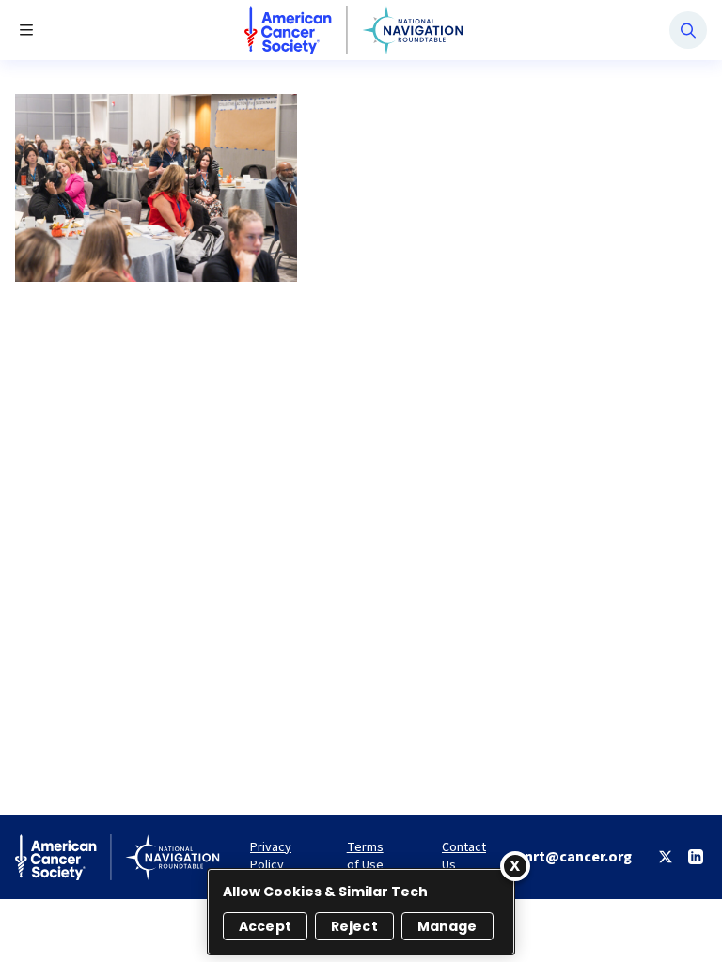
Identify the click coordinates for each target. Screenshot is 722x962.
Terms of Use (365, 857)
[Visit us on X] (665, 857)
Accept (265, 926)
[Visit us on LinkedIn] (695, 857)
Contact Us (464, 857)
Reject (354, 926)
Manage (447, 926)
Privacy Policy (270, 857)
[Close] (515, 866)
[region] (361, 911)
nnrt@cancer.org (574, 856)
